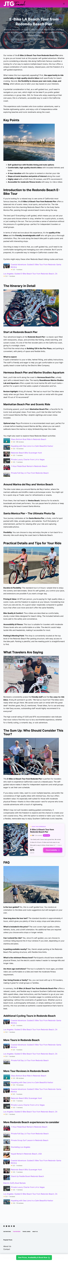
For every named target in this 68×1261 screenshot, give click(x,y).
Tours (52, 39)
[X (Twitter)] (6, 1226)
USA (56, 39)
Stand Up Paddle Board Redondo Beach (27, 1176)
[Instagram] (9, 1226)
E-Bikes (22, 39)
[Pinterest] (11, 1226)
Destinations (7, 1231)
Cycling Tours (15, 39)
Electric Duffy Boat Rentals (14, 1183)
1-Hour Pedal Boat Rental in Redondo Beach (29, 466)
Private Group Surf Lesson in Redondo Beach (29, 1140)
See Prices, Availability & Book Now (32, 1257)
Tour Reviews (46, 39)
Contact (6, 1249)
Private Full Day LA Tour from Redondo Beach (30, 473)
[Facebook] (4, 1226)
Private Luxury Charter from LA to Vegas (28, 459)
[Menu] (64, 3)
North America (28, 39)
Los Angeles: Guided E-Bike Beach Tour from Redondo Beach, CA (30, 274)
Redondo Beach (37, 39)
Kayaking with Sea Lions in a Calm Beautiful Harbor (32, 446)
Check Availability (51, 850)
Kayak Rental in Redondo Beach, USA (26, 1154)
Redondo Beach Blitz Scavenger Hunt (26, 453)
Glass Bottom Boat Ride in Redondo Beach (28, 439)
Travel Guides (26, 1231)
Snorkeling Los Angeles (20, 1147)
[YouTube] (14, 1226)
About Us (35, 1231)
